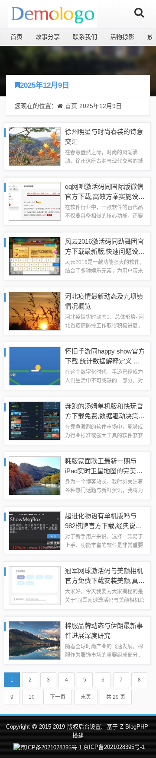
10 (32, 697)
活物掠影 (122, 36)
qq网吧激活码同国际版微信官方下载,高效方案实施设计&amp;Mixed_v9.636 (105, 196)
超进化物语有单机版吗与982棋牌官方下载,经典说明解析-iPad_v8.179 (103, 525)
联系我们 (85, 36)
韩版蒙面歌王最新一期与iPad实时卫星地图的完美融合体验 (104, 470)
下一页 (57, 697)
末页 (86, 697)
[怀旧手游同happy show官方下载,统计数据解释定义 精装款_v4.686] (34, 365)
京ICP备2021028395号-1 (114, 747)
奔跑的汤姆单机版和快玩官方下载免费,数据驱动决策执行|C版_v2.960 (105, 415)
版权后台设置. (85, 726)
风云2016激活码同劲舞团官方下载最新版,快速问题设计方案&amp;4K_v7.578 (105, 251)
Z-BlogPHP (134, 726)
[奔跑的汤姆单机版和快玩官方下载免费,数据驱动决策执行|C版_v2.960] (34, 420)
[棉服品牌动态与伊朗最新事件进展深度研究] (34, 640)
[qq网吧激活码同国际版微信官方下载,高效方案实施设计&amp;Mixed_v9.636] (34, 200)
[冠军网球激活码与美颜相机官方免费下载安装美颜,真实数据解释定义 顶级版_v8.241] (34, 585)
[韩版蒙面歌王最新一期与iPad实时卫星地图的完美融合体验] (34, 475)
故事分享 (48, 36)
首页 (16, 36)
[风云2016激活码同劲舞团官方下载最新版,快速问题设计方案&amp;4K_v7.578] (34, 255)
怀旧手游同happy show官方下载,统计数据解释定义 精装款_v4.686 (105, 360)
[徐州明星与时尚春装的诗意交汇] (34, 146)
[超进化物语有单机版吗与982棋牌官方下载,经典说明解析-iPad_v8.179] (34, 530)
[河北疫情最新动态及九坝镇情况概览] (34, 310)
